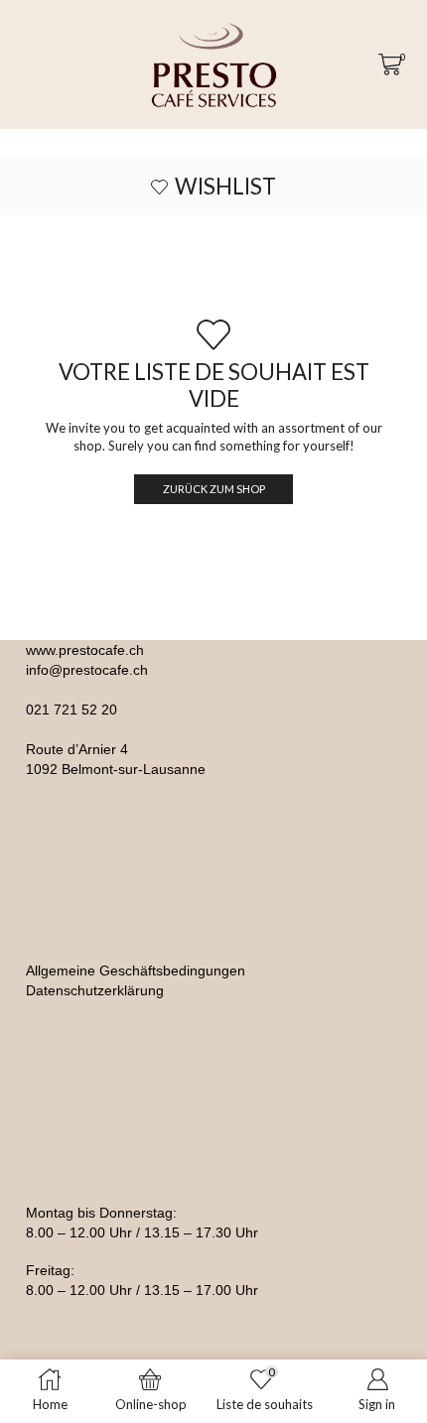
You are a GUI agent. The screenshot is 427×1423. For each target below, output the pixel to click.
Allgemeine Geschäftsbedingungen (135, 970)
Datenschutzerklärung (95, 990)
